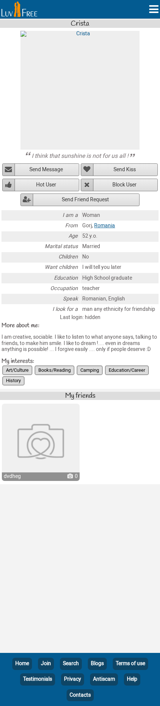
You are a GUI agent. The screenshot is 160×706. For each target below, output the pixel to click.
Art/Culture (17, 370)
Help (132, 679)
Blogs (97, 663)
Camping (89, 370)
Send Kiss (124, 169)
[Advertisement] (80, 570)
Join (46, 663)
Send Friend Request (85, 199)
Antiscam (104, 679)
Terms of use (130, 663)
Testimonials (37, 679)
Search (71, 663)
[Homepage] (19, 9)
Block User (124, 185)
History (13, 380)
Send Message (46, 169)
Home (22, 663)
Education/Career (127, 370)
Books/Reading (54, 370)
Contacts (80, 695)
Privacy (72, 679)
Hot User (46, 185)
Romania (104, 225)
